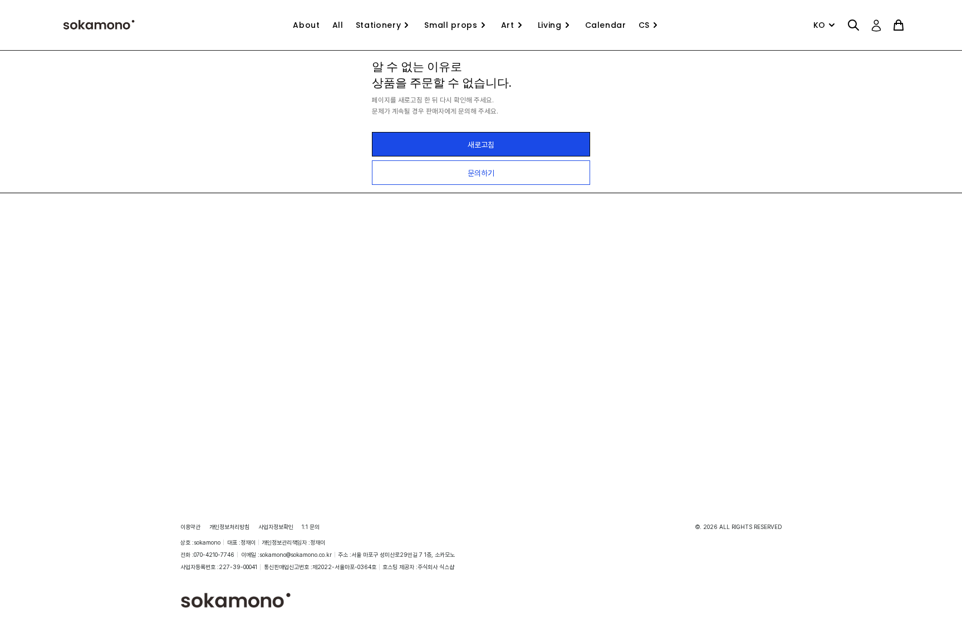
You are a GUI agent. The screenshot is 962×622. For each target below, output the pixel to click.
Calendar (605, 25)
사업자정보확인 (275, 527)
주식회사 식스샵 (436, 567)
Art (507, 25)
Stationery (378, 25)
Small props (450, 25)
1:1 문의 (311, 527)
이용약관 (190, 527)
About (306, 25)
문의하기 (481, 173)
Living (550, 25)
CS (644, 25)
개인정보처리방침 (229, 527)
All (337, 25)
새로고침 (481, 144)
